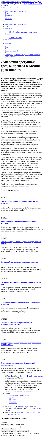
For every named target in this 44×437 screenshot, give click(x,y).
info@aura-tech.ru (30, 4)
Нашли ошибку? (22, 431)
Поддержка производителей (15, 11)
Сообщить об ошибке (8, 431)
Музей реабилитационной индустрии (23, 32)
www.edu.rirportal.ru (23, 186)
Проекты (8, 15)
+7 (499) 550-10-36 (19, 407)
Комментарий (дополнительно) (12, 425)
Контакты (8, 19)
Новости (8, 17)
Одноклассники (31, 412)
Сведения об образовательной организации (21, 391)
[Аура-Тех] (5, 7)
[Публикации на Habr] (9, 2)
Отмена (13, 429)
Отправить (5, 429)
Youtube (8, 414)
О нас (7, 13)
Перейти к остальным (35, 376)
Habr (38, 412)
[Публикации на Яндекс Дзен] (29, 2)
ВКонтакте (20, 412)
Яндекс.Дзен (16, 414)
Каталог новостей (15, 38)
